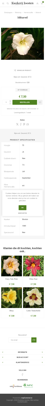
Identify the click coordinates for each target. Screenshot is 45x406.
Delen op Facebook (21, 124)
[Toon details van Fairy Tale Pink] (11, 266)
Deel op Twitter (17, 124)
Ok (22, 207)
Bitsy (12, 311)
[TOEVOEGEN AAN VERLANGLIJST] (40, 102)
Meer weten (22, 213)
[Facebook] (22, 374)
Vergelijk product (24, 70)
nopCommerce (26, 398)
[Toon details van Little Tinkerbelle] (33, 297)
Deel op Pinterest (24, 124)
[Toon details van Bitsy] (11, 297)
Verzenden (33, 340)
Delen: (22, 120)
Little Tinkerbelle (33, 311)
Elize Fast (33, 279)
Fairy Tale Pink (11, 279)
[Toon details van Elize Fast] (33, 266)
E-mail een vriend (27, 124)
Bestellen (25, 102)
